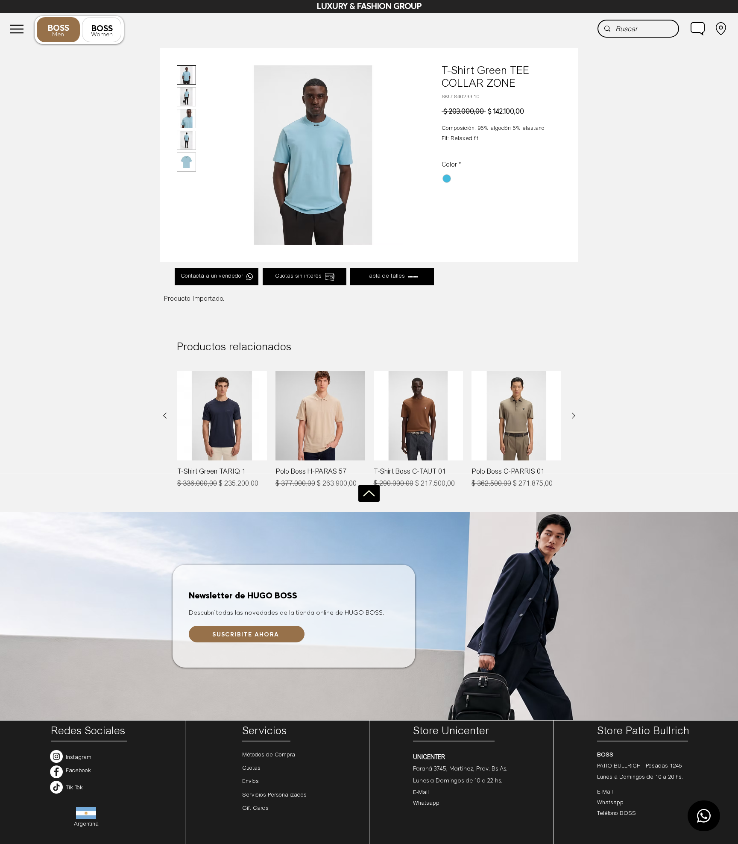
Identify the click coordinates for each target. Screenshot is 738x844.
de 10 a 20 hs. (665, 777)
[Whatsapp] (704, 815)
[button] (698, 28)
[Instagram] (56, 756)
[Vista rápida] (222, 416)
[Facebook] (56, 771)
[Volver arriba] (369, 493)
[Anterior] (165, 415)
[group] (369, 435)
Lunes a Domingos (622, 777)
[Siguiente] (573, 415)
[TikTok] (56, 787)
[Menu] (16, 29)
